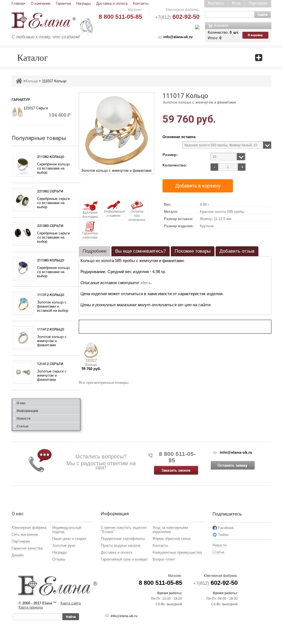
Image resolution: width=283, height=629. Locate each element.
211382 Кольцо (50, 157)
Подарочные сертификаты (123, 538)
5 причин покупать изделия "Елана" (123, 529)
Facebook (226, 528)
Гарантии (63, 3)
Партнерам (258, 3)
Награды (83, 3)
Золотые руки (63, 545)
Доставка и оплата (111, 3)
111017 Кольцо (91, 362)
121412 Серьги (50, 364)
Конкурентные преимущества (177, 552)
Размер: (170, 155)
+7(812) (177, 17)
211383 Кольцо (50, 260)
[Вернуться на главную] (19, 81)
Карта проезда (31, 607)
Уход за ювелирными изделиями (170, 529)
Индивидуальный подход (66, 529)
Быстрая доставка (90, 215)
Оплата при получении (137, 215)
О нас (21, 403)
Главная (18, 3)
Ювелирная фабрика (29, 527)
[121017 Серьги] (17, 112)
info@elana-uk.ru (178, 37)
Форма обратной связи (171, 538)
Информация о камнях (114, 214)
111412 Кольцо (50, 329)
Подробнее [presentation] (94, 251)
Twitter (223, 535)
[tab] (94, 251)
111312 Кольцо (50, 295)
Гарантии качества (90, 235)
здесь (145, 282)
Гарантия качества (27, 548)
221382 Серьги (50, 191)
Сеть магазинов (25, 534)
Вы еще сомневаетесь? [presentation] (140, 251)
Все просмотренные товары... (105, 382)
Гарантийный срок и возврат (124, 559)
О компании (40, 3)
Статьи (22, 426)
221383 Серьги (50, 226)
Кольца (31, 81)
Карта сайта (71, 603)
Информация (27, 411)
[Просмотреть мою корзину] (255, 35)
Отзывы (58, 559)
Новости (23, 419)
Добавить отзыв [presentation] (237, 251)
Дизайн (17, 555)
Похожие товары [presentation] (193, 251)
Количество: (175, 165)
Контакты (140, 3)
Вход (236, 3)
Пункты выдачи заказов (120, 545)
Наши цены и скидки (69, 538)
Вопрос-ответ (164, 559)
